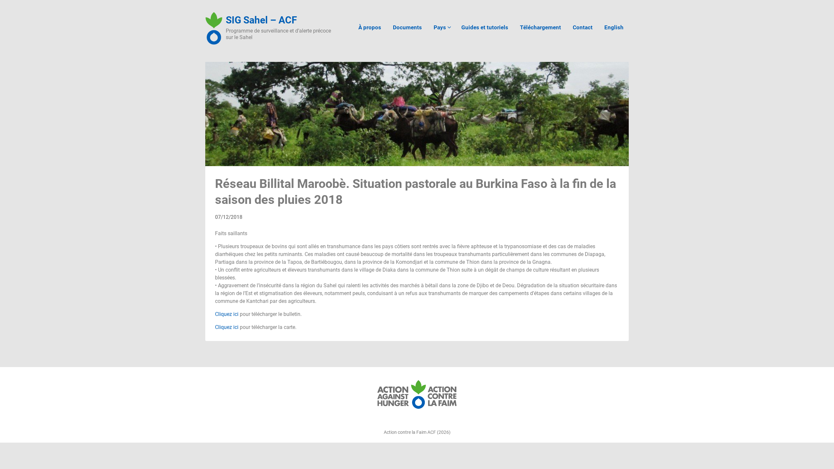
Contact (583, 27)
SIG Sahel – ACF (261, 20)
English (614, 27)
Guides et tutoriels (484, 27)
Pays (440, 27)
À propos (369, 27)
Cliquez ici (226, 314)
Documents (407, 27)
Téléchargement (540, 27)
